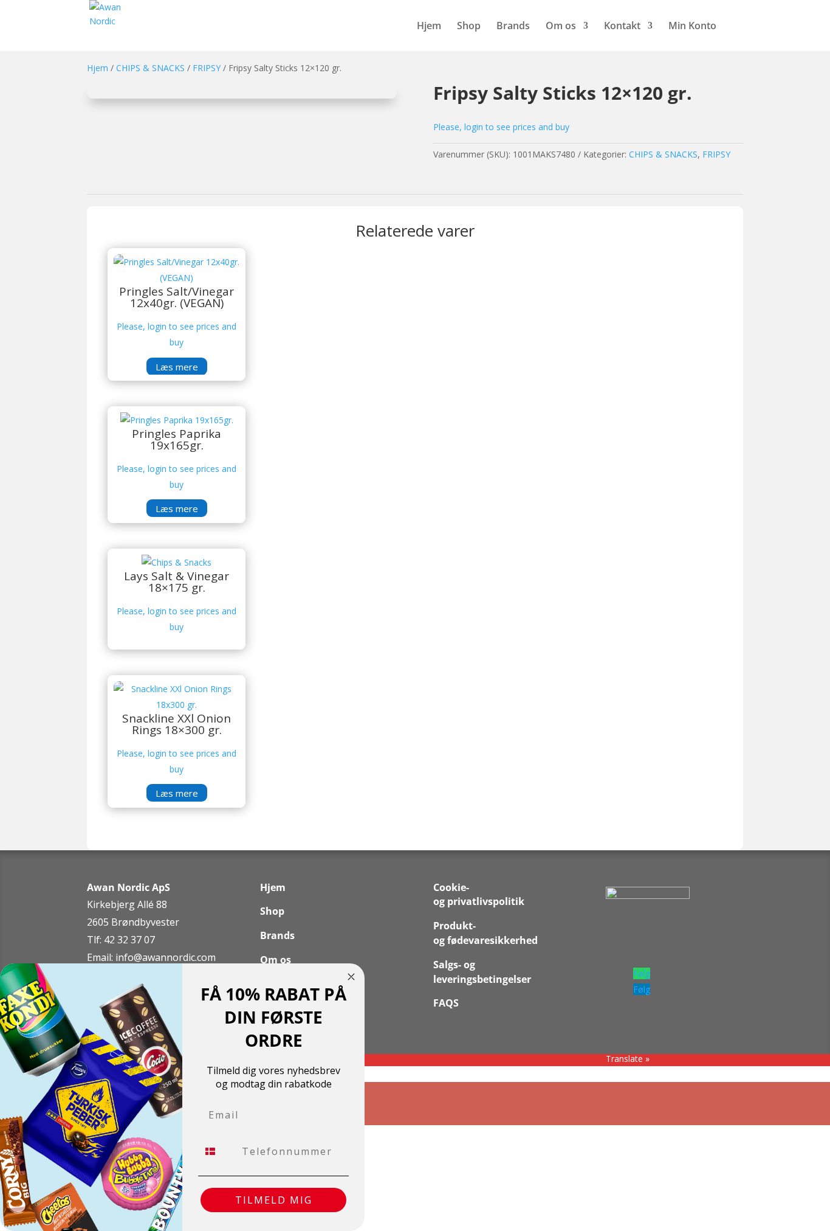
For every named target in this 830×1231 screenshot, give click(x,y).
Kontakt (622, 26)
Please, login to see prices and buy (501, 127)
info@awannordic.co (161, 957)
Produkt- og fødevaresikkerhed (485, 933)
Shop (469, 26)
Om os (561, 26)
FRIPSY (207, 68)
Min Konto (692, 26)
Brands (513, 26)
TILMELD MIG (273, 1200)
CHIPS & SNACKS (150, 68)
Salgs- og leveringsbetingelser (482, 972)
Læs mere (177, 366)
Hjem (429, 26)
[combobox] (217, 1151)
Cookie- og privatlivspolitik (478, 895)
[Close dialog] (351, 976)
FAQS (446, 1003)
